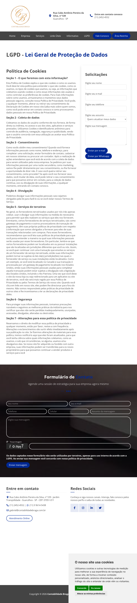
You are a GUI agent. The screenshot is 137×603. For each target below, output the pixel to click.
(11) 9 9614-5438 (38, 505)
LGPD (87, 35)
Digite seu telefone (94, 104)
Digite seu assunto (94, 115)
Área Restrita (121, 35)
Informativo (72, 35)
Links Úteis (55, 35)
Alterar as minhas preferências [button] (91, 593)
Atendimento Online (19, 518)
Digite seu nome (93, 83)
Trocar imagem (15, 442)
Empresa (25, 35)
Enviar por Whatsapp (98, 156)
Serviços (40, 35)
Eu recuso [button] (95, 588)
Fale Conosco (102, 35)
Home (12, 35)
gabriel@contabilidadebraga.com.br (27, 510)
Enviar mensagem (18, 465)
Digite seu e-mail (93, 93)
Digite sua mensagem (96, 125)
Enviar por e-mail (96, 150)
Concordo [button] (81, 588)
